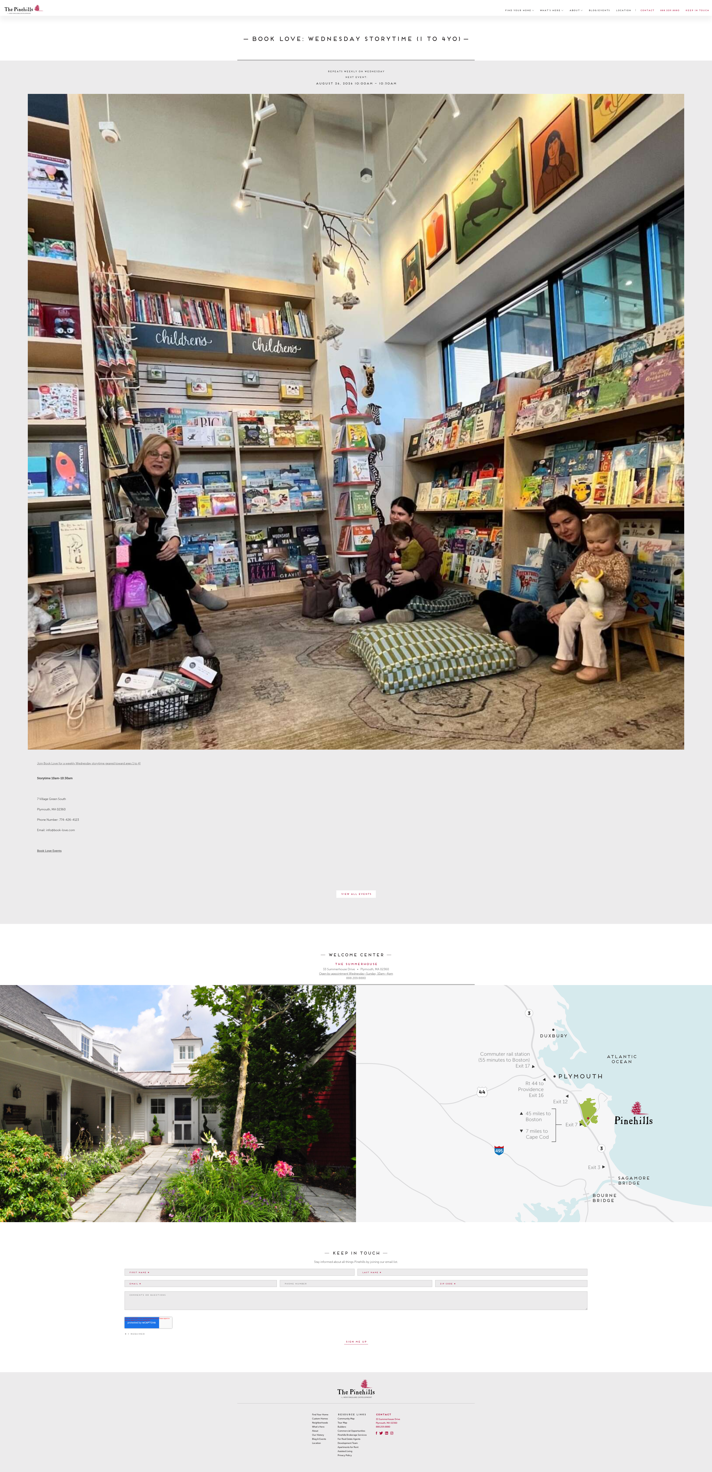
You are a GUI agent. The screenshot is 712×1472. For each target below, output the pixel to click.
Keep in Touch (697, 10)
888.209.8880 (669, 10)
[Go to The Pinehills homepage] (24, 10)
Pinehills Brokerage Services (352, 1435)
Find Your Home (518, 10)
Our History (318, 1435)
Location (623, 10)
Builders (342, 1427)
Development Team (348, 1443)
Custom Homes (320, 1418)
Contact (647, 10)
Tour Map (342, 1422)
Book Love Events (49, 850)
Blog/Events (599, 10)
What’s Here (550, 10)
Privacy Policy (345, 1455)
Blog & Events (319, 1439)
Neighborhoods (320, 1422)
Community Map (346, 1418)
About (575, 10)
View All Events (356, 894)
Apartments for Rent (348, 1447)
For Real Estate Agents (349, 1439)
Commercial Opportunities (351, 1431)
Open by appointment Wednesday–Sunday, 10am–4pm (356, 973)
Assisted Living (345, 1451)
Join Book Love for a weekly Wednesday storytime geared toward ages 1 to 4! (89, 763)
